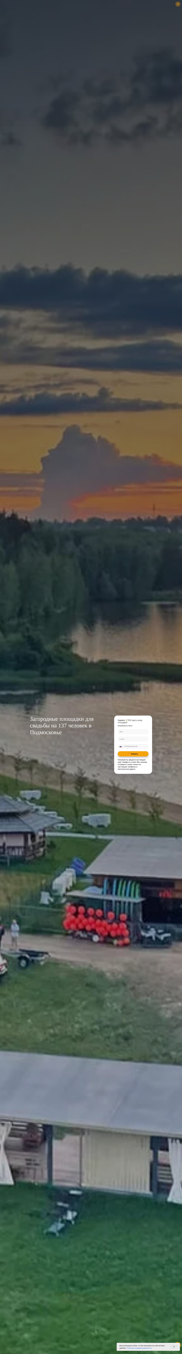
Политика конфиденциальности (139, 1348)
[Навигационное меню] (178, 4)
